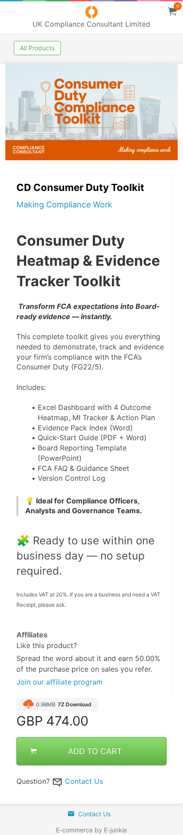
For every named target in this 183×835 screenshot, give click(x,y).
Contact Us (84, 781)
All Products (37, 48)
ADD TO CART (95, 751)
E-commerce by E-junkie (91, 830)
